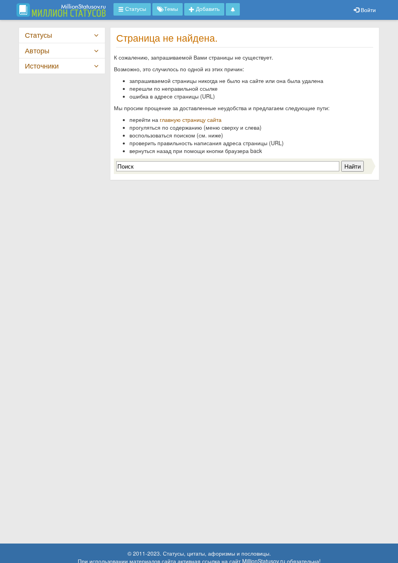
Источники (42, 65)
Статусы (38, 35)
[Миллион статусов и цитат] (61, 9)
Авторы (37, 50)
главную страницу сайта (191, 119)
